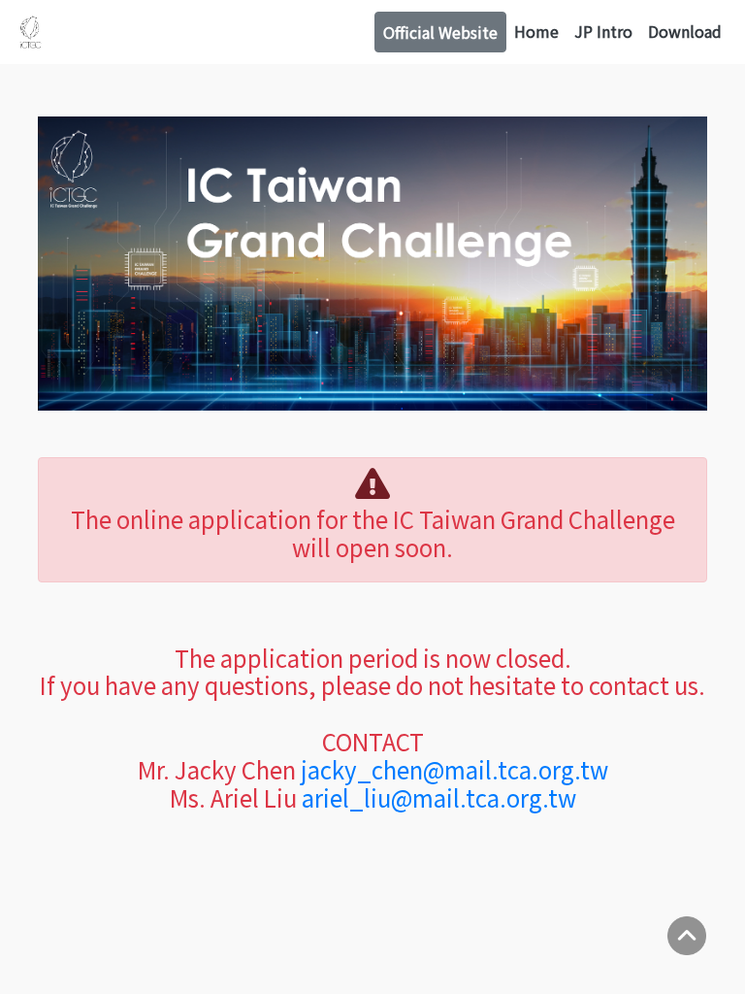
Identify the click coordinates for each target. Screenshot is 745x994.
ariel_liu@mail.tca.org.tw (439, 797)
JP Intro (603, 31)
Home (536, 31)
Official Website (440, 32)
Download (685, 31)
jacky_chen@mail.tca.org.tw (454, 769)
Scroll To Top (686, 935)
